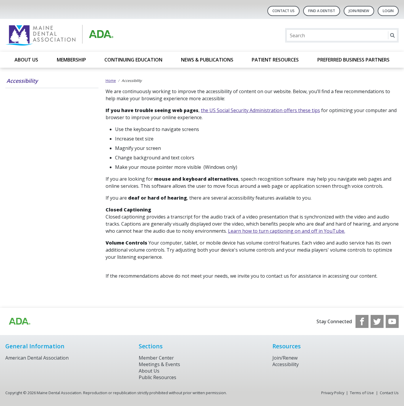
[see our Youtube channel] (392, 321)
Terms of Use (362, 392)
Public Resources (157, 377)
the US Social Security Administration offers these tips (260, 110)
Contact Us (283, 10)
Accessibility (22, 80)
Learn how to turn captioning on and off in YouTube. (286, 231)
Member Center (156, 358)
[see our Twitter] (377, 321)
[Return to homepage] (81, 35)
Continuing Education (133, 59)
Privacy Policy (332, 392)
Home (111, 80)
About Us (26, 59)
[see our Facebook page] (362, 321)
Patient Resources (275, 59)
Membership (71, 59)
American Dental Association (37, 358)
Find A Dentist (321, 10)
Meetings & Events (159, 364)
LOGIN (388, 10)
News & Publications (207, 59)
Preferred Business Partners (353, 59)
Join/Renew (359, 10)
